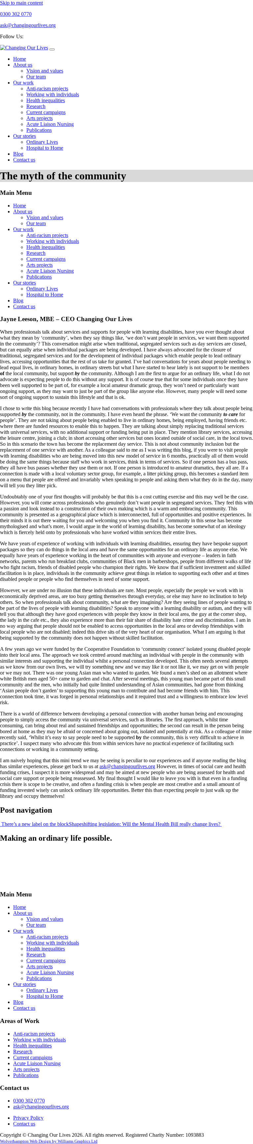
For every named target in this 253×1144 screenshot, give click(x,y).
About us (22, 65)
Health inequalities (45, 100)
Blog (18, 154)
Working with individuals (52, 94)
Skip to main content (21, 3)
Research (35, 106)
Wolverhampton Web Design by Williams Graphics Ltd (49, 1141)
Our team (36, 76)
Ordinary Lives (42, 142)
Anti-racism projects (47, 88)
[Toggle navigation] (52, 49)
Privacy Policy (28, 1118)
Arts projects (39, 118)
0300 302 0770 (29, 1100)
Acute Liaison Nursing (50, 124)
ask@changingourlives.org (127, 766)
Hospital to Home (44, 148)
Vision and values (44, 71)
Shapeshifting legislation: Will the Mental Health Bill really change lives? (145, 824)
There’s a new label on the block (34, 824)
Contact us (24, 160)
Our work (23, 82)
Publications (39, 130)
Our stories (24, 136)
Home (19, 59)
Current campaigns (46, 112)
